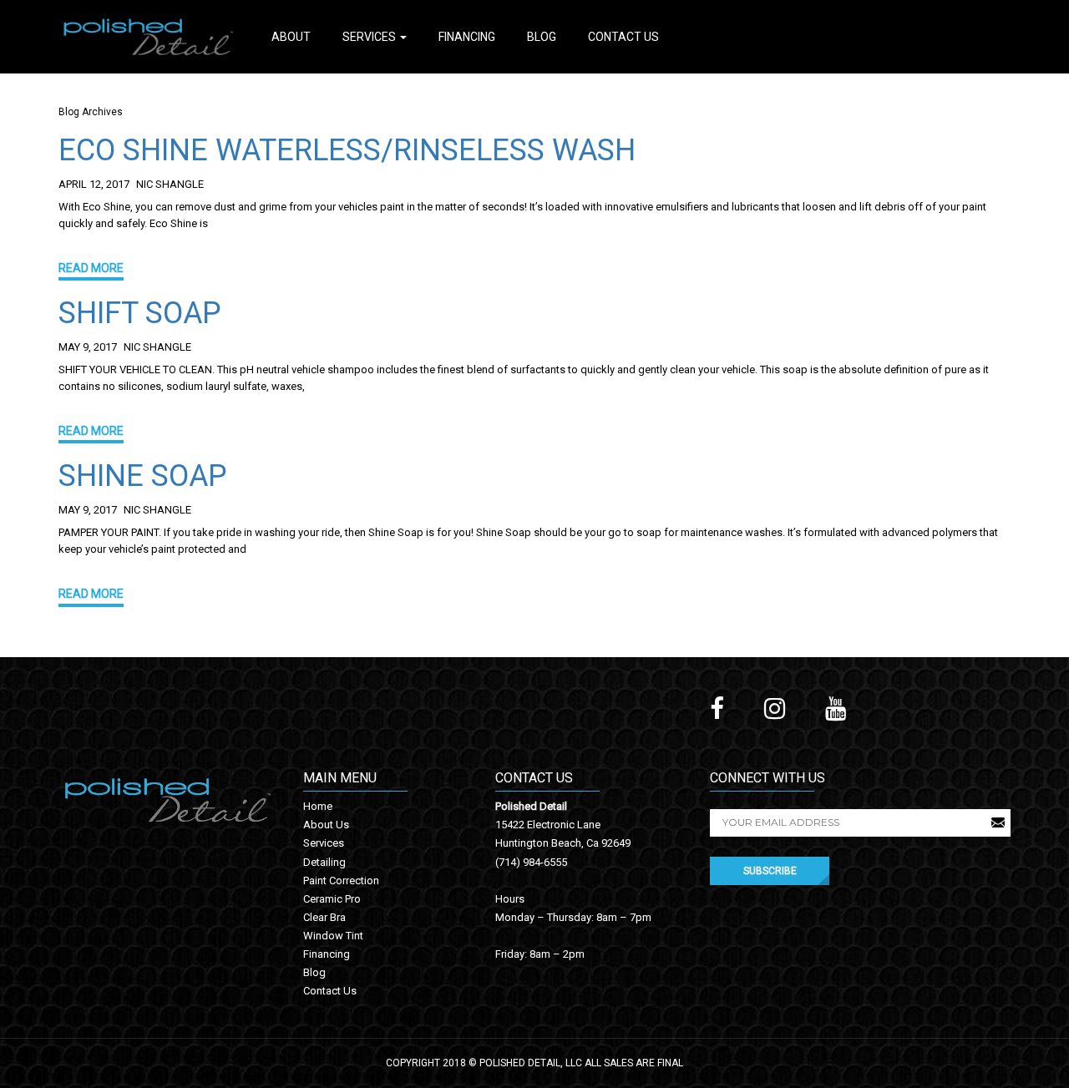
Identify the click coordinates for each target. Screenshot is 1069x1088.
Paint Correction (341, 880)
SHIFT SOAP (139, 313)
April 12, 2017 (93, 184)
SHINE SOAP (142, 475)
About (291, 36)
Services (370, 36)
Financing (466, 36)
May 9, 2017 (87, 347)
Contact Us (623, 36)
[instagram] (774, 709)
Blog (541, 36)
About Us (326, 824)
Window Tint (333, 935)
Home (317, 806)
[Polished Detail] (148, 35)
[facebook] (717, 709)
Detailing (324, 862)
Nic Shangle (170, 184)
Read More (91, 268)
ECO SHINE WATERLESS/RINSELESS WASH (347, 150)
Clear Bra (324, 917)
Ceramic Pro (332, 899)
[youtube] (835, 709)
